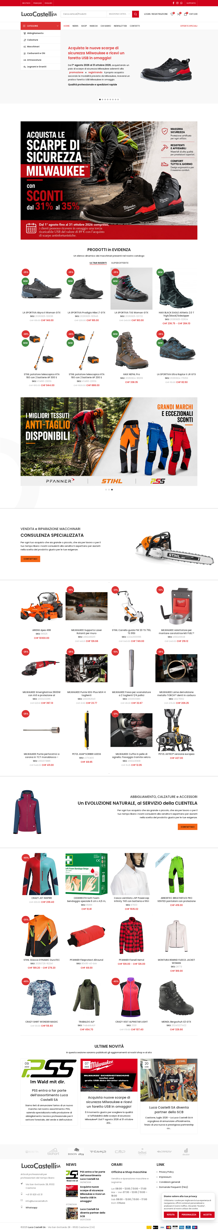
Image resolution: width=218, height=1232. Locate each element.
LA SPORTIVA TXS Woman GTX (131, 312)
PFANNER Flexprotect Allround (86, 989)
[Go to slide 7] (115, 99)
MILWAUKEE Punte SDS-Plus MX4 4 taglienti (86, 723)
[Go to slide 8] (118, 99)
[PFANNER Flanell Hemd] (131, 965)
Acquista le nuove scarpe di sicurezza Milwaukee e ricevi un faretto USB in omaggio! (96, 53)
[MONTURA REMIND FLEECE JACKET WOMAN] (176, 965)
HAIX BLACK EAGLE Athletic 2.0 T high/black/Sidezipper (176, 314)
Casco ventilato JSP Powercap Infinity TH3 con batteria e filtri (131, 929)
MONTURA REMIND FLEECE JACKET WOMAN (176, 991)
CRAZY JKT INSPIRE (41, 927)
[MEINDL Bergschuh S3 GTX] (176, 1027)
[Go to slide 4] (107, 99)
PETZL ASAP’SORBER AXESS (86, 783)
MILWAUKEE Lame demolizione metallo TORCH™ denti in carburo (176, 723)
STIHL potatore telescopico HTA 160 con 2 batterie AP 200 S (86, 376)
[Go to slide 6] (113, 99)
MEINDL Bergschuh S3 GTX (176, 1051)
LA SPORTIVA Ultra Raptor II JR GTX (176, 374)
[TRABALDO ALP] (87, 1027)
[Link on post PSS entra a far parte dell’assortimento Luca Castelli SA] (49, 1101)
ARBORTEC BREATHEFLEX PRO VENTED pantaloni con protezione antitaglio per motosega (176, 930)
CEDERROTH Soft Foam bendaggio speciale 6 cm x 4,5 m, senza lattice (86, 930)
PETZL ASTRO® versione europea (176, 783)
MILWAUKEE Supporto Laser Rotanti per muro (86, 661)
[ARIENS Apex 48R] (42, 636)
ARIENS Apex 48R (41, 659)
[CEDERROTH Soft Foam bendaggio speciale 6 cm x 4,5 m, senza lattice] (87, 904)
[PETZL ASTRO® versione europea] (176, 760)
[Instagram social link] (177, 3)
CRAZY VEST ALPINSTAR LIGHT (131, 1051)
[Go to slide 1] (100, 99)
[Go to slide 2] (102, 99)
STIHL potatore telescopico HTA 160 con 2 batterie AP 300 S (41, 376)
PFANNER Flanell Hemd (131, 989)
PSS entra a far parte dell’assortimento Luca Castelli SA (49, 1125)
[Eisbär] (142, 1181)
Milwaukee (103, 68)
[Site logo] (39, 13)
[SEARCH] (135, 14)
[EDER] (120, 1181)
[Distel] (32, 1181)
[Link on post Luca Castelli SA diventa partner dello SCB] (168, 1109)
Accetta (207, 1214)
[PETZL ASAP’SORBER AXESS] (87, 760)
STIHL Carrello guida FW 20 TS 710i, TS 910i (131, 661)
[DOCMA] (54, 1181)
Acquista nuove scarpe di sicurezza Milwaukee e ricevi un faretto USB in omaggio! (109, 1132)
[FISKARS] (186, 1181)
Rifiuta (171, 1214)
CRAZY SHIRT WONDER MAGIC (41, 1051)
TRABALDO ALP (86, 1051)
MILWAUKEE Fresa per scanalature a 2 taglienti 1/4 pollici (131, 723)
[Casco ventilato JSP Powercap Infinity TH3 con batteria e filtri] (131, 904)
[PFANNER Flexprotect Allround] (87, 965)
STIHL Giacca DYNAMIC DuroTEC (42, 989)
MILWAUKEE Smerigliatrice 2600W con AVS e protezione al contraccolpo (42, 725)
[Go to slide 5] (110, 99)
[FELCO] (164, 1181)
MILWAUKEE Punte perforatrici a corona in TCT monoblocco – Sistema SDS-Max (41, 786)
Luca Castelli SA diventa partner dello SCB (169, 1139)
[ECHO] (98, 1181)
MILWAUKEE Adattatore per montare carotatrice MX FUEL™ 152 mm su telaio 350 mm (176, 663)
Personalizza (189, 1214)
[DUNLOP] (76, 1181)
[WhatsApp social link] (181, 3)
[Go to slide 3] (105, 99)
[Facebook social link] (173, 3)
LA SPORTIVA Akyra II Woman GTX (42, 312)
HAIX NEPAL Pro (131, 374)
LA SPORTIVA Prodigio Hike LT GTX (86, 312)
